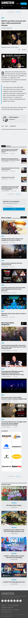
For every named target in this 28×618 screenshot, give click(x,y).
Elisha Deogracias (7, 28)
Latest (3, 146)
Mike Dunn (14, 507)
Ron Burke (5, 179)
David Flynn (5, 153)
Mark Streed (5, 161)
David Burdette (6, 190)
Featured (8, 146)
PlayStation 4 (13, 126)
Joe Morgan (5, 171)
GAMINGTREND (8, 616)
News (2, 18)
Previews (14, 503)
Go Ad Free (18, 11)
